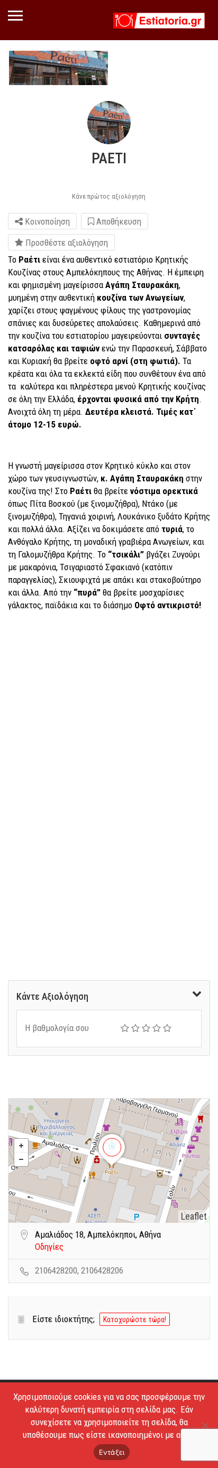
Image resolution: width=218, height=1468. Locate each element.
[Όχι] (204, 1425)
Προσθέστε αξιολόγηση (65, 242)
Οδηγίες (49, 1246)
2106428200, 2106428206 (79, 1270)
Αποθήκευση (117, 221)
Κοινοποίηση (46, 221)
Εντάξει (112, 1452)
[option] (58, 68)
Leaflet (194, 1216)
